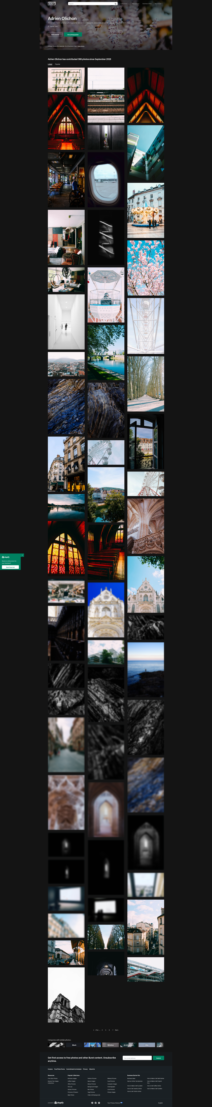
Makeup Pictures (111, 1078)
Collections (123, 3)
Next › (117, 1030)
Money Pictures (92, 1084)
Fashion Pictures (92, 1078)
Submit (158, 1058)
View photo (81, 46)
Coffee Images (71, 1081)
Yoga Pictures (91, 1092)
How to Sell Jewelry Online (134, 1088)
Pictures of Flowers (73, 1092)
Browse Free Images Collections (53, 1082)
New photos (135, 3)
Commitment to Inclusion (73, 1069)
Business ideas (147, 3)
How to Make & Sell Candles (154, 1088)
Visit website (55, 34)
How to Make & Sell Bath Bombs (155, 1078)
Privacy (85, 1069)
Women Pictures (72, 1089)
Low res (78, 90)
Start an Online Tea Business (134, 1081)
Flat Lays (70, 1086)
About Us (92, 1069)
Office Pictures (72, 1084)
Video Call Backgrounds (94, 1095)
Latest (50, 64)
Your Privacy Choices (113, 1103)
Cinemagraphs (111, 1086)
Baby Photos (71, 1095)
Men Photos (91, 1089)
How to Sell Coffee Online (154, 1086)
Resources (158, 3)
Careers (50, 1069)
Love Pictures (111, 1089)
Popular (57, 64)
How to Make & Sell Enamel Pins (154, 1082)
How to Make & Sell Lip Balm (134, 1086)
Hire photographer (73, 34)
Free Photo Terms (59, 1069)
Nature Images (91, 1081)
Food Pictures (111, 1081)
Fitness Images (111, 1092)
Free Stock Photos (52, 1078)
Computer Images (112, 1084)
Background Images (93, 1086)
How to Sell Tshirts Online (134, 1091)
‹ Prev (96, 1030)
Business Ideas (131, 1078)
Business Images (72, 1078)
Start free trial (10, 567)
